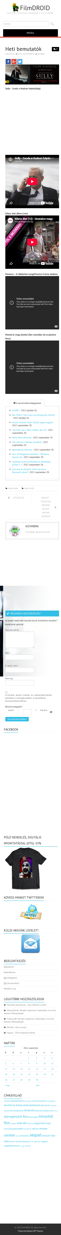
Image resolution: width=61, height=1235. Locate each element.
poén (20, 1128)
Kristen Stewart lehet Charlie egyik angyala (32, 422)
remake (43, 1128)
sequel (36, 1135)
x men (22, 1146)
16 (37, 1069)
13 (14, 1069)
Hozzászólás (12, 630)
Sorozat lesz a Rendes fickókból (27, 442)
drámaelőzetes (31, 1105)
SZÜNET (16, 410)
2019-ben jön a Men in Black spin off (29, 430)
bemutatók (13, 488)
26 (6, 1080)
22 (29, 1074)
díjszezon (45, 1105)
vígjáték (44, 1141)
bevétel (8, 1105)
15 (29, 1069)
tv (30, 1142)
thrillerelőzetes (23, 1141)
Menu (30, 33)
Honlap (9, 678)
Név (8, 653)
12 (6, 1069)
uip (39, 1141)
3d (5, 1100)
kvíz (56, 1111)
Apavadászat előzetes (22, 449)
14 (21, 1069)
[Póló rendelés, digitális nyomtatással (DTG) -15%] (26, 868)
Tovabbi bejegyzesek (37, 532)
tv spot (34, 1141)
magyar (13, 1123)
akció (9, 1101)
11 (52, 1063)
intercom (38, 1110)
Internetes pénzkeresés (16, 1005)
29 (29, 1080)
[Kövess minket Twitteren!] (31, 912)
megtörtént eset (42, 1123)
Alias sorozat (20, 1027)
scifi (17, 1136)
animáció (28, 1101)
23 (37, 1074)
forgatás (53, 1105)
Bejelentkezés (10, 972)
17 (45, 1069)
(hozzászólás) (11, 983)
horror (6, 1110)
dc (14, 1105)
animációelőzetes (39, 1101)
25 (52, 1074)
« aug (7, 1085)
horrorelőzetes (16, 1110)
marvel (22, 1123)
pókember (27, 1129)
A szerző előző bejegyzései (28, 403)
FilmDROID (35, 8)
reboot (35, 1128)
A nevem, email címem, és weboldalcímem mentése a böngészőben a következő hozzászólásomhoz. (28, 698)
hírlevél (29, 1110)
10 (45, 1063)
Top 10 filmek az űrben (36, 1005)
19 (6, 1074)
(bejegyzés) (10, 978)
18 (52, 1069)
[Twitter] (19, 61)
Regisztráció (9, 967)
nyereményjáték (10, 1129)
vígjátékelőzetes (12, 1145)
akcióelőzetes (18, 1100)
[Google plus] (14, 61)
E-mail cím (12, 665)
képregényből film (16, 1117)
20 (14, 1074)
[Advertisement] (30, 123)
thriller (12, 1141)
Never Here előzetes (21, 437)
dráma (19, 1105)
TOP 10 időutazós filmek (25, 1033)
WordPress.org (10, 989)
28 (21, 1080)
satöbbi (9, 1135)
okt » (38, 1085)
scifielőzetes (24, 1136)
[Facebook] (8, 61)
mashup (30, 1123)
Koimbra (41, 54)
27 (14, 1080)
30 (37, 1080)
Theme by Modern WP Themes (30, 1231)
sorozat (46, 1135)
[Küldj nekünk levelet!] (31, 944)
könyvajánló (33, 1117)
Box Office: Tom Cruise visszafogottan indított (33, 415)
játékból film (49, 1110)
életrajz (28, 1146)
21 (21, 1074)
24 (45, 1074)
